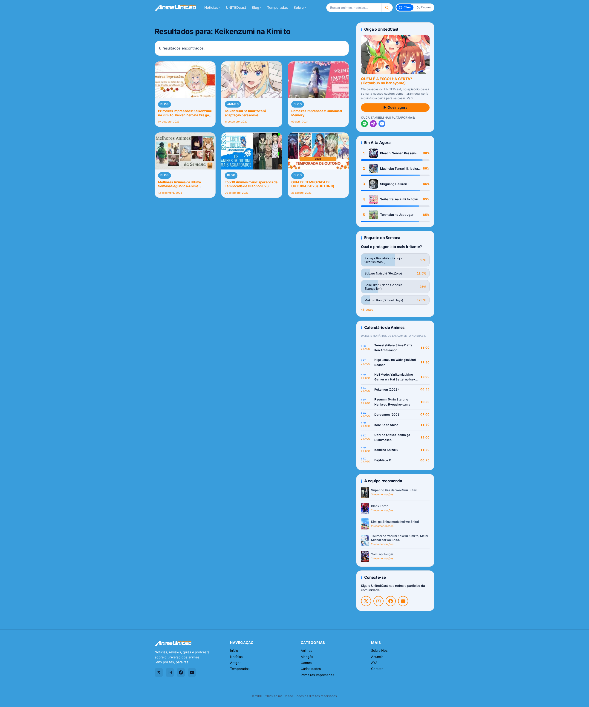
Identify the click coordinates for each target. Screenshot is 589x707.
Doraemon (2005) (387, 414)
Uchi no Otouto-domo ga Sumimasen (392, 437)
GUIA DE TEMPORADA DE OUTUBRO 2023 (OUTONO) (312, 184)
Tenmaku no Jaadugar (396, 214)
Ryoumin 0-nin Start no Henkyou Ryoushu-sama (392, 401)
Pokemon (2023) (386, 389)
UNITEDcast (236, 7)
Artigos (235, 663)
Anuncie (377, 657)
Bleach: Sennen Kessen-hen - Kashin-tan (398, 153)
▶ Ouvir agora (395, 107)
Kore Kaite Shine (386, 425)
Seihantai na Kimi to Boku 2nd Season (399, 199)
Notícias (211, 7)
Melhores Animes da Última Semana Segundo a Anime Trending (179, 186)
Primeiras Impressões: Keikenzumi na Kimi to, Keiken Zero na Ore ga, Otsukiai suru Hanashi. (185, 115)
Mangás (307, 657)
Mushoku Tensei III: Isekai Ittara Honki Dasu (399, 169)
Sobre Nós (379, 650)
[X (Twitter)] (366, 601)
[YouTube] (403, 601)
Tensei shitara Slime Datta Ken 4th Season (393, 347)
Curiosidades (311, 669)
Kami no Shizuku (386, 450)
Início (234, 650)
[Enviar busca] (387, 7)
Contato (377, 669)
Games (306, 663)
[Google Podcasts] (381, 123)
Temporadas (277, 7)
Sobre (299, 7)
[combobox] (353, 7)
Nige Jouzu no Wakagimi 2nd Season (395, 362)
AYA (374, 663)
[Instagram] (378, 601)
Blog (255, 7)
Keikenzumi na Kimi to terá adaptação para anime (245, 113)
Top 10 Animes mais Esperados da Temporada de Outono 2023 (251, 184)
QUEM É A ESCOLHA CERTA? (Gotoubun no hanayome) (386, 80)
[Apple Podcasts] (373, 123)
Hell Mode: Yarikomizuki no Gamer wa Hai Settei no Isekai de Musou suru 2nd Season (396, 377)
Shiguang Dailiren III (395, 184)
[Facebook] (391, 601)
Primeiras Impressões (317, 675)
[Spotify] (364, 123)
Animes (233, 104)
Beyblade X (382, 460)
